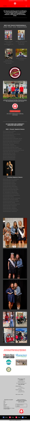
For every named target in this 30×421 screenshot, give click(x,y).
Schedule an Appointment (15, 111)
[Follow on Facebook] (3, 417)
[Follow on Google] (23, 417)
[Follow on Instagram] (10, 417)
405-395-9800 (11, 0)
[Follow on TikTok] (16, 417)
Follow (6, 417)
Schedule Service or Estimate (20, 405)
